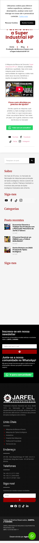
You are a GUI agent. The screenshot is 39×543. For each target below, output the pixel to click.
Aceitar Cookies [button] (27, 23)
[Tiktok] (23, 506)
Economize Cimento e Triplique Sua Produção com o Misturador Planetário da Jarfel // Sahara (24, 228)
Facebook (26, 137)
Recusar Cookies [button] (11, 23)
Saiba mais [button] (23, 16)
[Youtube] (12, 506)
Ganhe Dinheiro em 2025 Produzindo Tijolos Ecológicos (22, 250)
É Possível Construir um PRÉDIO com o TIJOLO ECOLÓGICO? (22, 239)
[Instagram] (19, 506)
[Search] (32, 160)
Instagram (26, 141)
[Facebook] (16, 506)
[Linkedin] (27, 506)
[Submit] (19, 352)
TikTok (14, 141)
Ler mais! (15, 233)
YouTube (15, 137)
